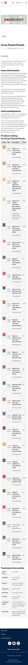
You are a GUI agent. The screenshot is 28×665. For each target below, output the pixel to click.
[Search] (13, 3)
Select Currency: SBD (13, 649)
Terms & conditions (13, 660)
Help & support (11, 655)
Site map (18, 655)
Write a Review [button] (20, 48)
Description (4, 56)
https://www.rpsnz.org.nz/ (8, 132)
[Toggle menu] (2, 3)
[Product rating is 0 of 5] (4, 48)
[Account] (26, 3)
